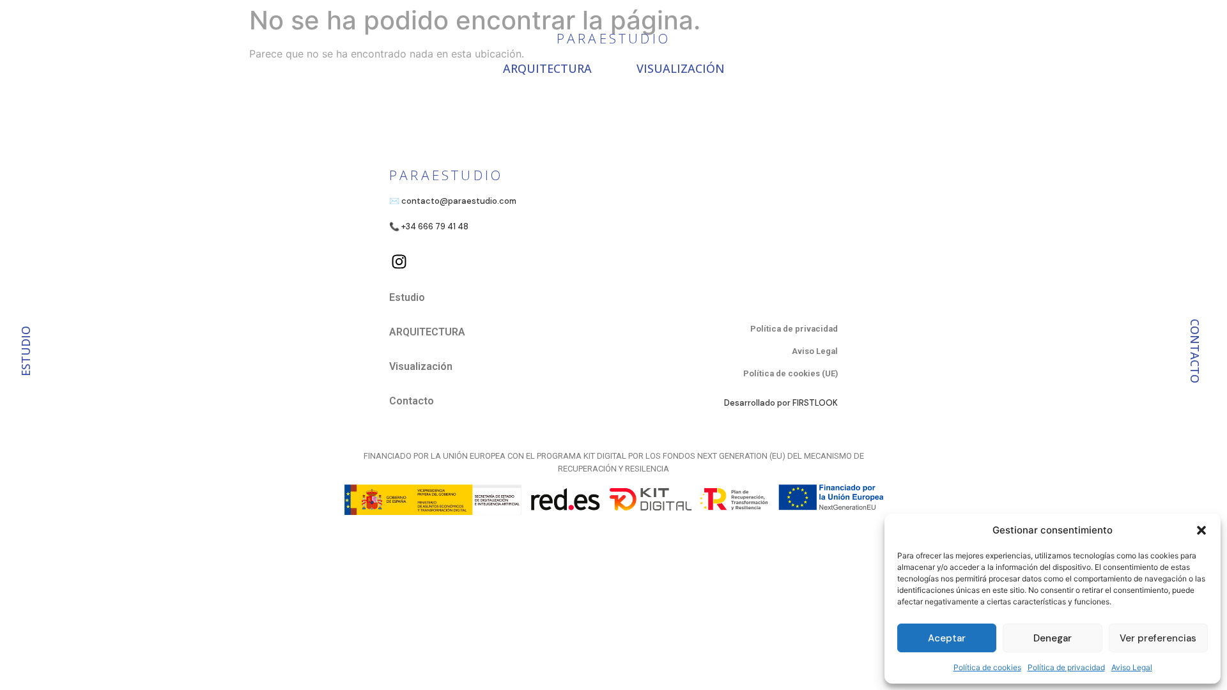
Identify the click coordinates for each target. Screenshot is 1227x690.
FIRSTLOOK (815, 402)
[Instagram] (399, 261)
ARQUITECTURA (547, 68)
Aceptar (947, 638)
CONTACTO (1195, 351)
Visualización (681, 68)
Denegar (1052, 638)
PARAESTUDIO (613, 38)
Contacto (411, 401)
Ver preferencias (1158, 638)
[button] (1201, 530)
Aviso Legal (1131, 667)
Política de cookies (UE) (790, 373)
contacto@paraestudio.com (458, 200)
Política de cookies (987, 667)
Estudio (407, 297)
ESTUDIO (25, 351)
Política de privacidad (1066, 667)
